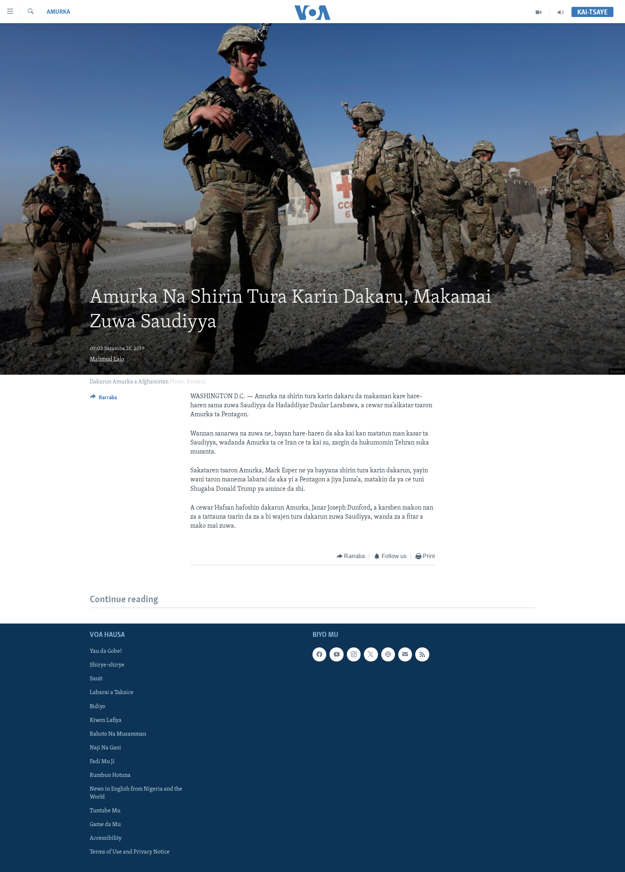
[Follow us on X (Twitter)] (371, 654)
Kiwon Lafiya (106, 720)
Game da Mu (105, 825)
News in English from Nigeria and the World (136, 793)
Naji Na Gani (105, 747)
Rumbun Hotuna (110, 775)
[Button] (103, 399)
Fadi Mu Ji (102, 761)
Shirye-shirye (107, 665)
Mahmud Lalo (107, 359)
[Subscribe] (405, 654)
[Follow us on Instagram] (354, 654)
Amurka (58, 12)
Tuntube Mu (105, 811)
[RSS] (422, 654)
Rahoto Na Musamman (118, 734)
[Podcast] (388, 654)
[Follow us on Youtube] (336, 654)
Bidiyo (97, 706)
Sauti (96, 679)
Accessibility (106, 838)
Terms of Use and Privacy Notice (130, 852)
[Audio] (560, 12)
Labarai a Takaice (111, 693)
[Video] (539, 12)
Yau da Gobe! (106, 651)
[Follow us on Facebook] (319, 654)
